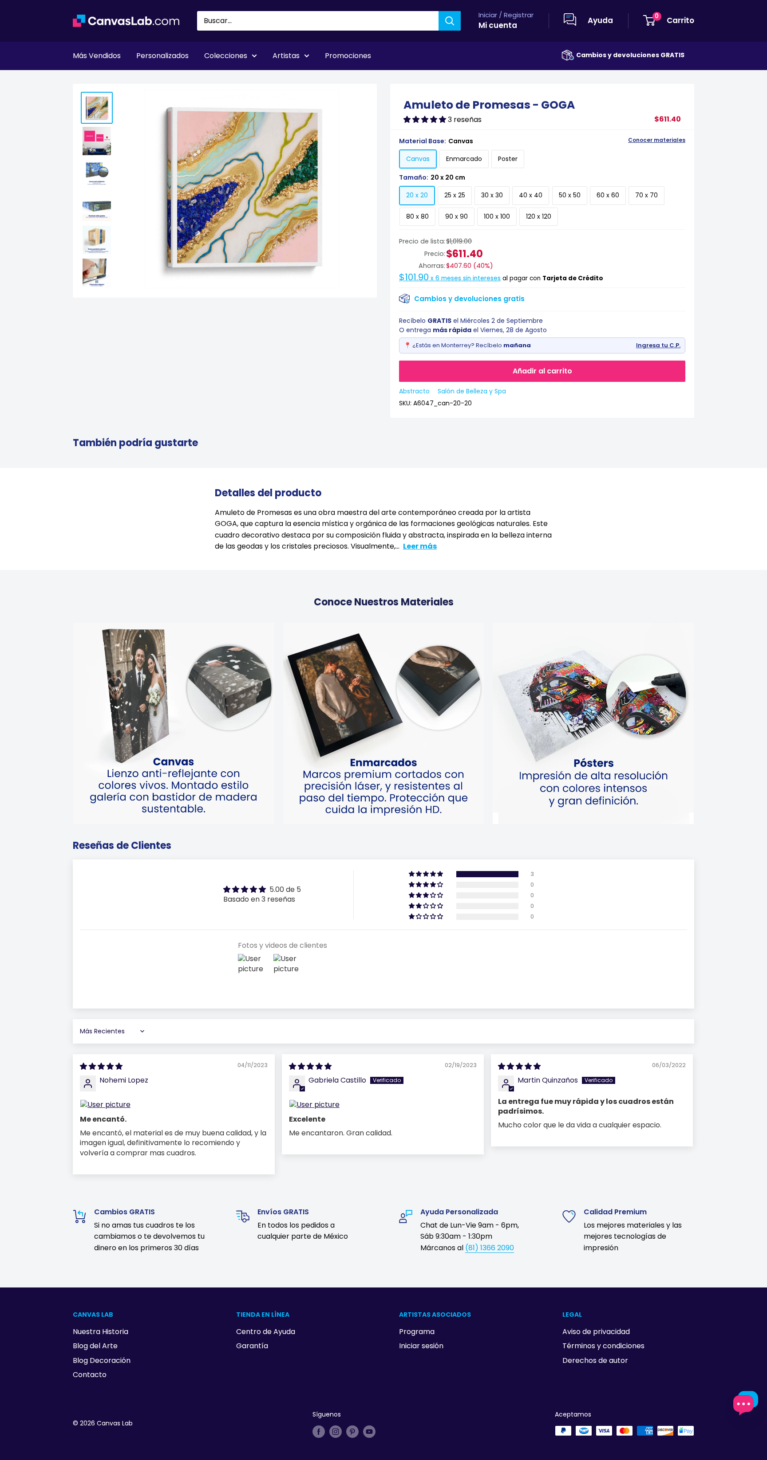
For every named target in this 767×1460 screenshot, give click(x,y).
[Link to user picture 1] (174, 1104)
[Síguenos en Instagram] (335, 1431)
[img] (101, 1066)
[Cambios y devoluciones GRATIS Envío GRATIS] (567, 55)
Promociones (348, 56)
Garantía (252, 1346)
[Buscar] (450, 21)
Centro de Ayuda (265, 1332)
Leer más (420, 546)
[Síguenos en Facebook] (318, 1431)
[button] (425, 119)
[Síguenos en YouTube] (369, 1431)
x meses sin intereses (450, 278)
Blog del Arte (95, 1346)
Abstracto (414, 391)
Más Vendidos (97, 56)
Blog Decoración (101, 1360)
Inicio (81, 80)
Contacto (90, 1375)
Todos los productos (129, 80)
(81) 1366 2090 (489, 1248)
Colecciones (225, 56)
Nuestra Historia (100, 1332)
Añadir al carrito (542, 371)
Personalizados (162, 56)
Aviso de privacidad (596, 1332)
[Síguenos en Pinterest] (352, 1431)
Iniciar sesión (421, 1346)
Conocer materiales (656, 140)
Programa (417, 1332)
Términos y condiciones (603, 1346)
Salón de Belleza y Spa (472, 391)
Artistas (286, 56)
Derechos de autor (595, 1360)
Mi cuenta (497, 25)
